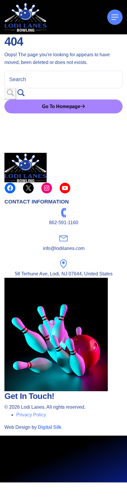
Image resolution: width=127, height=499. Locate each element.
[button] (10, 94)
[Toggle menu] (115, 17)
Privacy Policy (31, 414)
